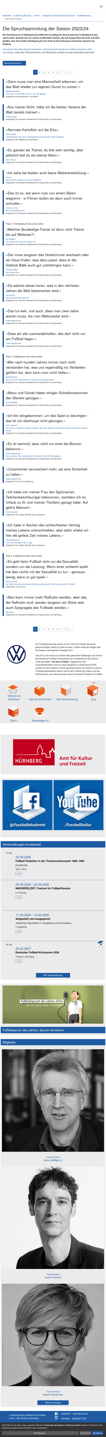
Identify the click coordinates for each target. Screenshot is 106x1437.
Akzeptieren (98, 1433)
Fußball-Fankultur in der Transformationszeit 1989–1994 (50, 861)
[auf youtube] (56, 1417)
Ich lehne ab (85, 1433)
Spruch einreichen (13, 63)
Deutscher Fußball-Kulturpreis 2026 (37, 952)
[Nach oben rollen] (102, 1432)
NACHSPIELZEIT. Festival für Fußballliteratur (43, 888)
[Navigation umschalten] (101, 6)
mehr (19, 873)
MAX (70, 650)
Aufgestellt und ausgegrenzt (33, 919)
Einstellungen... (40, 1433)
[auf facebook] (56, 1413)
